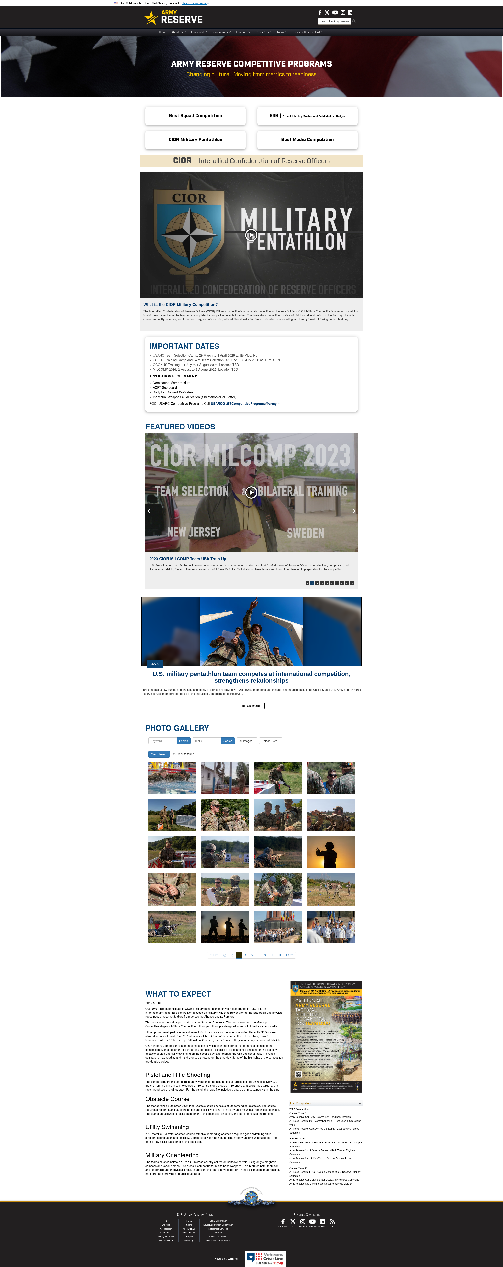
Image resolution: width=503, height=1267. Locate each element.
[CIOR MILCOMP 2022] (251, 492)
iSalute (189, 1225)
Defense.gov (189, 1240)
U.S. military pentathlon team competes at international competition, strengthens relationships (252, 677)
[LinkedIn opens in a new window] (350, 12)
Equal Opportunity (218, 1221)
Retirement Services (218, 1229)
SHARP (218, 1232)
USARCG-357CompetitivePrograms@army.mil (246, 403)
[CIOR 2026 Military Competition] (172, 778)
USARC (155, 664)
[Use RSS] (332, 1222)
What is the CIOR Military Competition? (180, 304)
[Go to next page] (271, 955)
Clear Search (159, 754)
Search (183, 741)
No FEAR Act (189, 1229)
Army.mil (189, 1236)
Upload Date (270, 741)
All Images (246, 741)
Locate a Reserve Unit (306, 32)
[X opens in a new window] (327, 12)
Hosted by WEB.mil (226, 1258)
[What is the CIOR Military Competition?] (251, 235)
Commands (220, 32)
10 (352, 583)
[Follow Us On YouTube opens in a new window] (312, 1222)
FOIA (189, 1221)
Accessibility (166, 1229)
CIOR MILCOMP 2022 (169, 558)
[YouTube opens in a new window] (335, 12)
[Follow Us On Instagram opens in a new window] (302, 1222)
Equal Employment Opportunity (218, 1225)
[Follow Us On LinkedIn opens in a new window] (322, 1222)
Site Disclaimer (166, 1240)
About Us (177, 32)
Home (162, 32)
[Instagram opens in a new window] (343, 12)
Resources (262, 32)
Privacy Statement (165, 1236)
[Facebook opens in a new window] (320, 12)
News (280, 32)
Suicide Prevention (218, 1236)
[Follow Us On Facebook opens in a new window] (283, 1222)
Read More (251, 705)
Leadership (198, 32)
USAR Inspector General (218, 1240)
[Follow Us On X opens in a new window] (293, 1222)
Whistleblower (189, 1232)
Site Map (166, 1225)
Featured (241, 32)
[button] (196, 3)
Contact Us (165, 1232)
